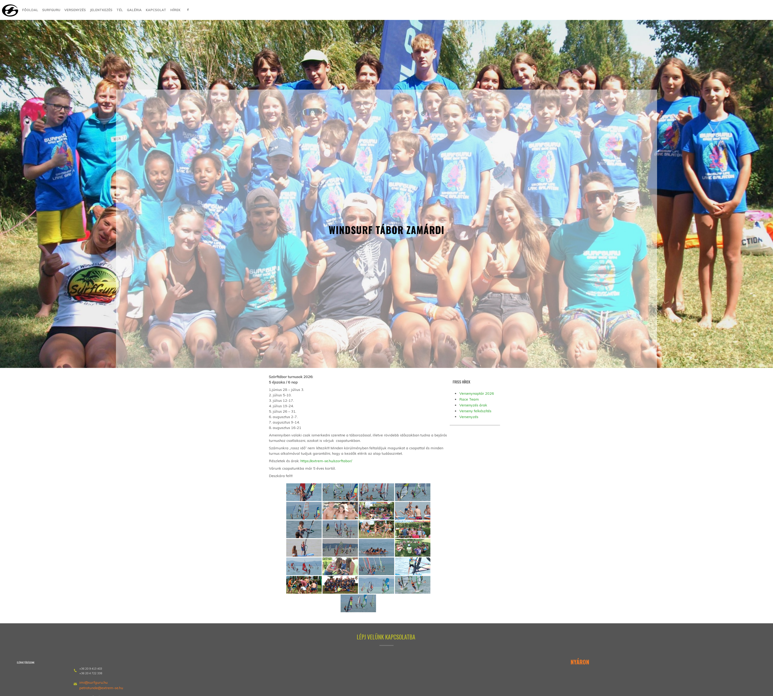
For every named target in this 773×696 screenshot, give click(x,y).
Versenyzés (468, 416)
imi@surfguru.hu (94, 682)
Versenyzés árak (473, 405)
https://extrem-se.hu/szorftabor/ (326, 461)
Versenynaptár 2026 (476, 393)
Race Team (469, 399)
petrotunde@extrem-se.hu (101, 688)
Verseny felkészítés (475, 411)
